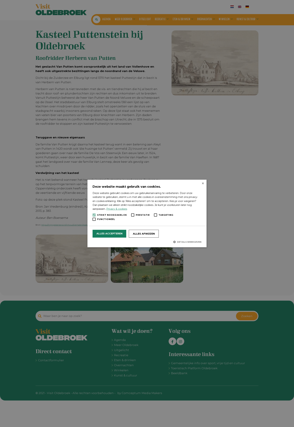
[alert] (147, 213)
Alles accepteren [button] (109, 233)
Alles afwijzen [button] (144, 233)
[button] (147, 242)
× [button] (202, 183)
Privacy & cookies (116, 208)
